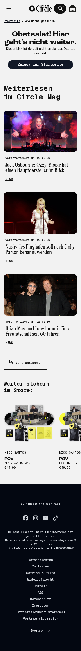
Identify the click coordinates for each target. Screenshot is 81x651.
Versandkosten (40, 560)
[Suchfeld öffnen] (60, 8)
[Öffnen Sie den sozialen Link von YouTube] (45, 518)
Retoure (40, 586)
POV (9, 459)
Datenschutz (40, 599)
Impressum (40, 605)
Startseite (12, 21)
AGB (40, 592)
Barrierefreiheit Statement (41, 612)
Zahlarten (40, 566)
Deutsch (38, 630)
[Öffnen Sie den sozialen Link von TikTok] (55, 518)
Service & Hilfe (40, 573)
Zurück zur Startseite (40, 64)
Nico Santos (15, 452)
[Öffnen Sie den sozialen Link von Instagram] (35, 518)
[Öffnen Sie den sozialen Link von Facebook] (26, 518)
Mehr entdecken (29, 362)
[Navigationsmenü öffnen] (9, 9)
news (9, 179)
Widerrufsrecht (40, 579)
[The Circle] (40, 8)
